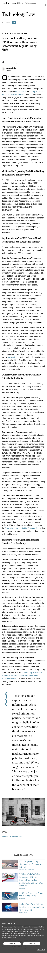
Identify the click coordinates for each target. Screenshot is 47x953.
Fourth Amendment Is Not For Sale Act (22, 528)
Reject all (12, 944)
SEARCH (33, 3)
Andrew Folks (11, 68)
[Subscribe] (14, 22)
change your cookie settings (11, 935)
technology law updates (12, 836)
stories (16, 357)
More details (41, 950)
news (10, 357)
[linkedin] (13, 62)
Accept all (31, 944)
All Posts (6, 22)
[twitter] (8, 62)
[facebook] (18, 62)
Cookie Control (9, 923)
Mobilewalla (20, 91)
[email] (3, 62)
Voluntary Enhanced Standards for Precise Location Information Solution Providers (22, 675)
